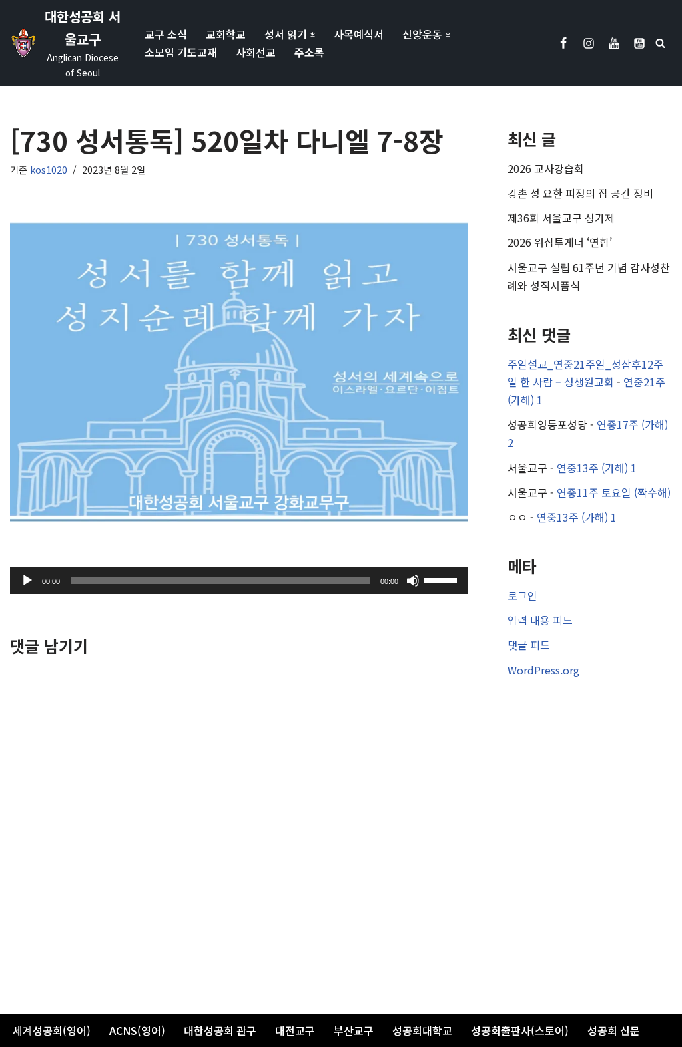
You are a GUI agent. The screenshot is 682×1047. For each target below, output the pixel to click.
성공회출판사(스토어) (520, 1030)
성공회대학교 (422, 1030)
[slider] (442, 579)
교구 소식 (166, 34)
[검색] (660, 43)
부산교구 (354, 1030)
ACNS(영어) (137, 1030)
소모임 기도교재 (181, 52)
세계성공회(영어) (52, 1030)
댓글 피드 (529, 645)
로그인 (522, 595)
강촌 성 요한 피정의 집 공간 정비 (580, 193)
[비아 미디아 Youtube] (639, 43)
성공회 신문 (613, 1030)
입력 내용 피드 (540, 620)
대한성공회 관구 (220, 1030)
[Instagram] (588, 43)
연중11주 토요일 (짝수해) (614, 492)
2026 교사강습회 (546, 168)
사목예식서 (359, 34)
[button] (312, 34)
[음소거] (413, 580)
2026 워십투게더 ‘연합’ (560, 242)
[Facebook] (563, 43)
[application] (239, 580)
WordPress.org (543, 670)
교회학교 (226, 34)
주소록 (309, 52)
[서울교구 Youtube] (614, 43)
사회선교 (256, 52)
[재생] (27, 580)
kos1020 (48, 169)
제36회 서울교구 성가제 (561, 217)
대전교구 (295, 1030)
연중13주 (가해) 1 (597, 468)
